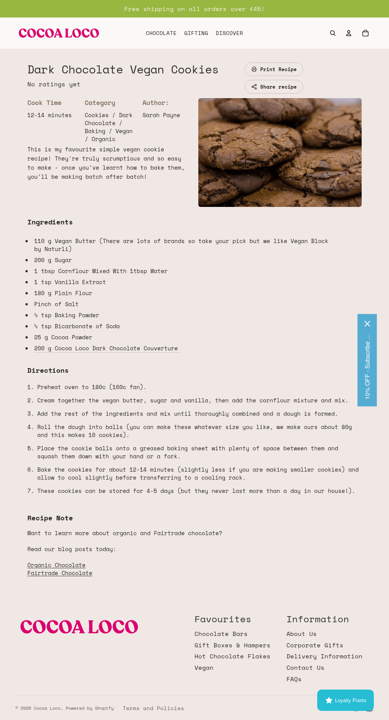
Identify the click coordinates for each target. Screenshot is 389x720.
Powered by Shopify (90, 708)
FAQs (294, 678)
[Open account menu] (348, 33)
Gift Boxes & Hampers (232, 645)
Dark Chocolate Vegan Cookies (123, 69)
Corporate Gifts (314, 645)
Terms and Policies (153, 708)
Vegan (203, 667)
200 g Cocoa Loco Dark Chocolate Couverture (107, 348)
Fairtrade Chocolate (59, 573)
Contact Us (305, 667)
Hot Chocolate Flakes (232, 656)
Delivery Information (324, 656)
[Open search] (332, 33)
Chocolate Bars (221, 633)
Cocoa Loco (47, 708)
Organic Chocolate (56, 565)
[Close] (367, 323)
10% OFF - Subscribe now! (367, 365)
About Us (301, 633)
